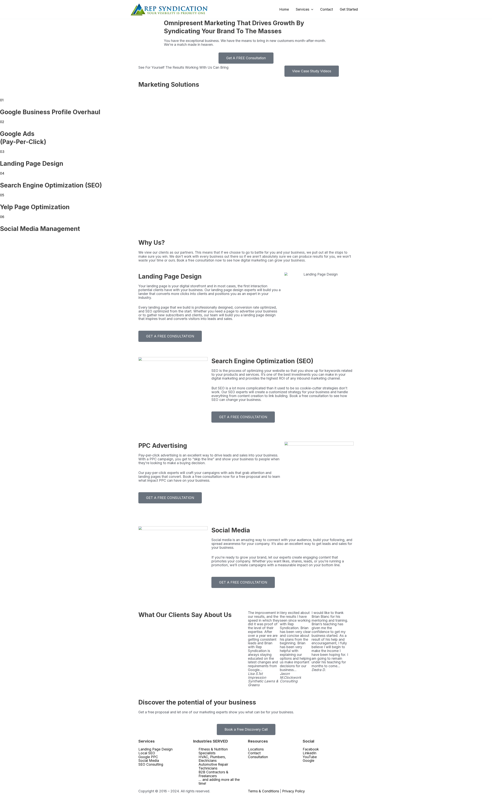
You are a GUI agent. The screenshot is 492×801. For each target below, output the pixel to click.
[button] (311, 9)
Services (302, 9)
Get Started (349, 9)
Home (284, 9)
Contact (326, 9)
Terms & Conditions (263, 791)
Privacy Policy (293, 791)
